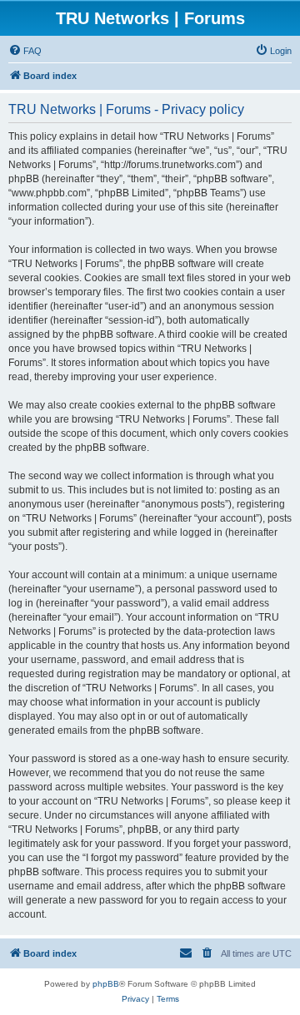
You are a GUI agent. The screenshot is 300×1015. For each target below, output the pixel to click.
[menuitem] (25, 51)
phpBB (105, 983)
